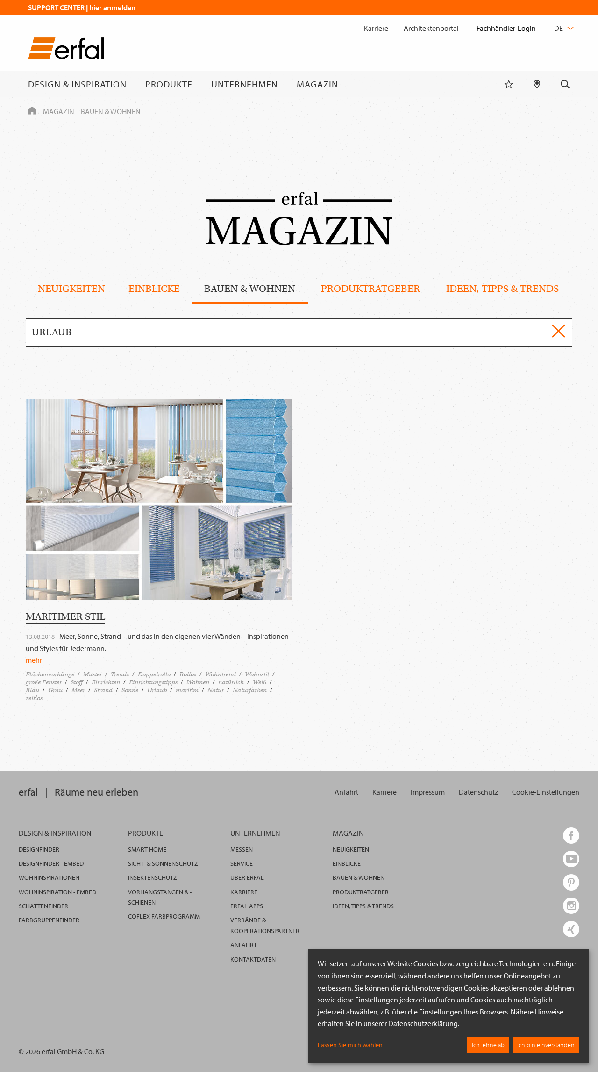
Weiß (259, 682)
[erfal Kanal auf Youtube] (571, 859)
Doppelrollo (154, 674)
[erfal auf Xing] (571, 929)
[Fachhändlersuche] (537, 84)
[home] (66, 50)
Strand (103, 690)
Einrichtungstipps (153, 682)
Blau (32, 690)
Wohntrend (220, 674)
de (559, 28)
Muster (92, 674)
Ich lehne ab (488, 1045)
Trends (120, 674)
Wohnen (197, 682)
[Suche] (565, 84)
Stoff (77, 682)
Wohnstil (257, 674)
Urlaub (157, 690)
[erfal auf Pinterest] (571, 882)
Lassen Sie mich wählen (350, 1045)
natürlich (231, 682)
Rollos (187, 674)
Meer (78, 690)
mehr (34, 660)
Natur (215, 690)
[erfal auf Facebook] (571, 835)
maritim (187, 690)
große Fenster (44, 682)
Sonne (129, 690)
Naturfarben (250, 690)
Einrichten (106, 682)
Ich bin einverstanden (546, 1045)
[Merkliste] (509, 84)
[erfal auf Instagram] (571, 906)
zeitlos (34, 698)
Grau (55, 690)
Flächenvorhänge (50, 674)
